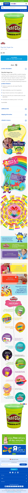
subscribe (23, 464)
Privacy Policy (18, 491)
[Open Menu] (2, 4)
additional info (5, 108)
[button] (1, 1)
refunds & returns (5, 120)
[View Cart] (26, 4)
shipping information (6, 114)
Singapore (13, 469)
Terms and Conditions (10, 491)
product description (6, 68)
